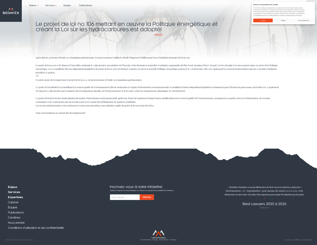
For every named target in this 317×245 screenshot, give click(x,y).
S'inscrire (147, 197)
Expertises (15, 197)
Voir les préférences (303, 20)
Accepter (263, 20)
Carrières (14, 217)
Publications (85, 5)
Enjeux (32, 5)
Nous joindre (16, 222)
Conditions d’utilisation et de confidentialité (36, 227)
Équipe (67, 5)
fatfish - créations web (303, 240)
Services (49, 5)
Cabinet (13, 202)
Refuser (283, 20)
